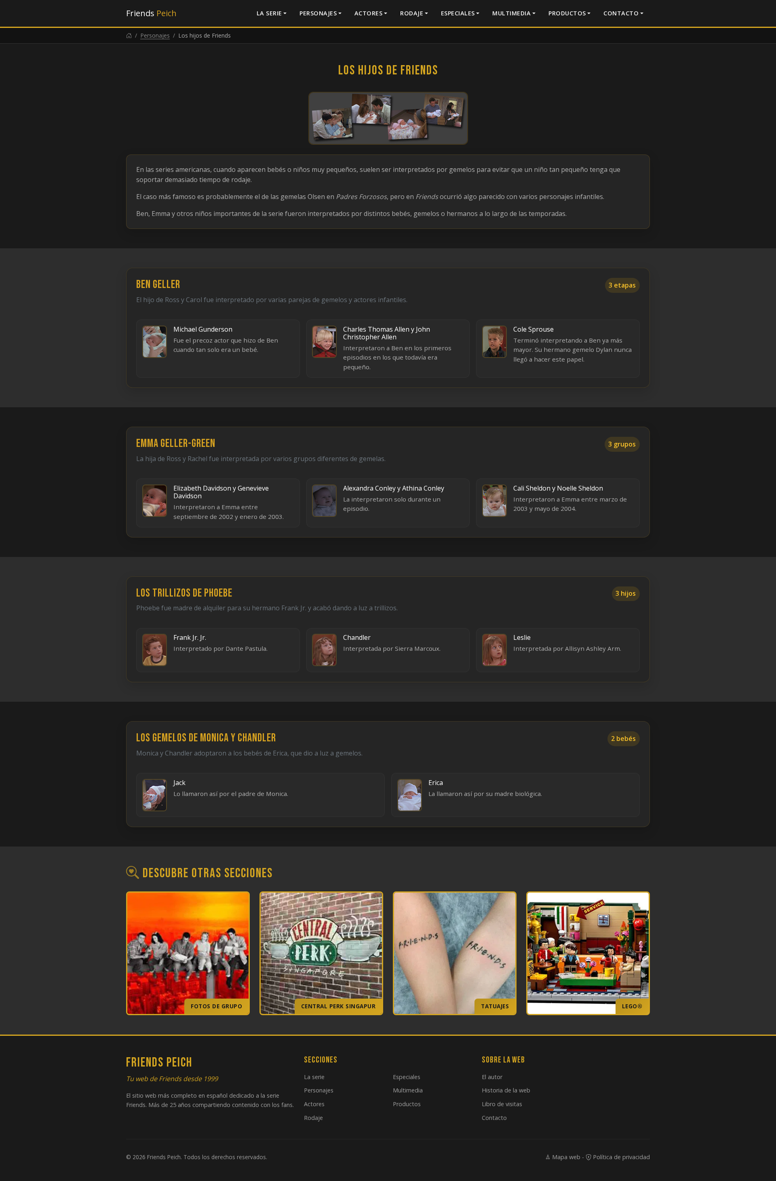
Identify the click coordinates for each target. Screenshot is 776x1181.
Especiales (458, 13)
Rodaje (411, 13)
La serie (269, 13)
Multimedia (511, 13)
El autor (492, 1077)
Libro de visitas (502, 1104)
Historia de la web (506, 1090)
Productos (567, 13)
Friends (151, 13)
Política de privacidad (620, 1157)
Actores (368, 13)
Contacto (621, 13)
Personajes (318, 13)
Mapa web (565, 1157)
